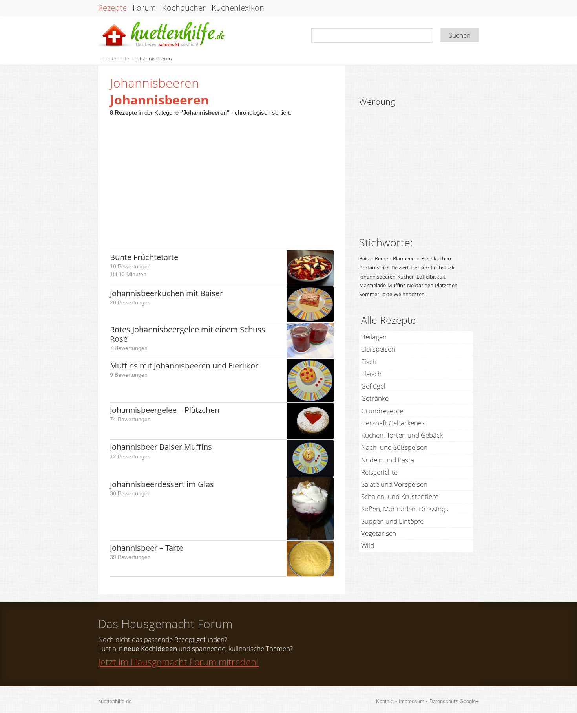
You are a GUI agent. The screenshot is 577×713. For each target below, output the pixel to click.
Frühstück (443, 267)
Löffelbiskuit (431, 276)
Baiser (366, 258)
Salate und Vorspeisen (394, 484)
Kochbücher (184, 8)
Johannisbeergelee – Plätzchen (164, 410)
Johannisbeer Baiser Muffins (161, 447)
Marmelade (372, 285)
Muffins (396, 285)
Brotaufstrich (374, 267)
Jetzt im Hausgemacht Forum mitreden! (178, 662)
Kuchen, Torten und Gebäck (402, 435)
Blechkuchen (436, 258)
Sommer (369, 294)
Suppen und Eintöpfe (392, 521)
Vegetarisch (378, 533)
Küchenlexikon (238, 8)
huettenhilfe (115, 58)
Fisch (368, 361)
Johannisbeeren (153, 58)
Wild (367, 545)
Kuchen (406, 276)
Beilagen (374, 336)
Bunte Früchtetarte (144, 257)
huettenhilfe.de (114, 701)
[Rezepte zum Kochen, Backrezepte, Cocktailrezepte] (162, 34)
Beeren (383, 258)
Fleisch (371, 373)
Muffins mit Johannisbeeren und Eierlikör (184, 365)
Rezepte (112, 8)
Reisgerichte (379, 472)
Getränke (375, 398)
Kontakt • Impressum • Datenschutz (418, 701)
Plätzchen (446, 285)
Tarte (386, 294)
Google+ (469, 701)
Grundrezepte (382, 410)
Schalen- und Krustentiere (399, 496)
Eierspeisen (378, 349)
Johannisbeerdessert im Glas (162, 484)
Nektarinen (420, 285)
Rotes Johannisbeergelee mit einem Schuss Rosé (187, 334)
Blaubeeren (406, 258)
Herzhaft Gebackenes (393, 422)
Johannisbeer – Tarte (146, 548)
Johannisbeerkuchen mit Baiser (166, 293)
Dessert (400, 267)
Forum (144, 8)
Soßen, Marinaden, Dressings (404, 508)
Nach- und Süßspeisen (394, 447)
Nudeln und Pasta (387, 459)
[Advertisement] (222, 179)
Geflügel (373, 385)
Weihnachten (409, 294)
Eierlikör (420, 267)
